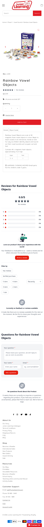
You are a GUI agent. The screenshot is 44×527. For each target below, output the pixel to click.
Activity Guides (7, 481)
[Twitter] (21, 414)
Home (4, 22)
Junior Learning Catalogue (12, 426)
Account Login (7, 507)
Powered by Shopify (29, 515)
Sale (4, 458)
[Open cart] (42, 5)
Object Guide (13, 130)
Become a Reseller (9, 446)
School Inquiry (7, 476)
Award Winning (8, 456)
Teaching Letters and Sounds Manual (15, 479)
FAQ (4, 435)
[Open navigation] (3, 5)
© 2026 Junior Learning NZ (12, 515)
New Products (7, 451)
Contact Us (6, 500)
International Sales (9, 449)
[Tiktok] (30, 414)
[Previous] (5, 46)
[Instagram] (17, 414)
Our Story (6, 423)
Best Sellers (6, 453)
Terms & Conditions (9, 428)
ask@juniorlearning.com (15, 490)
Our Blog (5, 467)
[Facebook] (13, 414)
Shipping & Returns (9, 433)
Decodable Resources (10, 472)
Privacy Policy (7, 430)
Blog (4, 437)
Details (6, 130)
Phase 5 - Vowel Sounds (15, 22)
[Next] (38, 46)
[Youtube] (26, 414)
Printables (6, 469)
